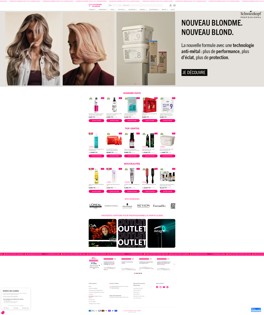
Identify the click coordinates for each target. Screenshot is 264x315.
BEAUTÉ (164, 9)
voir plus (112, 264)
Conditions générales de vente (96, 292)
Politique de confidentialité (96, 290)
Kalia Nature (136, 294)
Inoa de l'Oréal (137, 298)
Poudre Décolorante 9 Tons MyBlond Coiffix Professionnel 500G (166, 114)
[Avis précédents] (102, 264)
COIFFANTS (121, 9)
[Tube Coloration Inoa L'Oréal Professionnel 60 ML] (150, 140)
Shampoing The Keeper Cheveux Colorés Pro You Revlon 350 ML (96, 114)
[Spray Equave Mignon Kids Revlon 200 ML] (96, 176)
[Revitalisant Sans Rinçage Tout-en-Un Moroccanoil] (96, 140)
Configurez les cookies (94, 303)
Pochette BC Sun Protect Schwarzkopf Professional (112, 150)
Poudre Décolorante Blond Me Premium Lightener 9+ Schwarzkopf (166, 150)
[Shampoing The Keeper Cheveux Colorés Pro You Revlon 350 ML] (96, 105)
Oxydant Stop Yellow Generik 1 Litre (113, 185)
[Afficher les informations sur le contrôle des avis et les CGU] (99, 265)
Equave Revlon (137, 290)
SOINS (112, 9)
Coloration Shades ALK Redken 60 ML (131, 185)
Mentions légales (93, 288)
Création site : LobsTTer (132, 312)
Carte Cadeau (92, 301)
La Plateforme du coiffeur (134, 310)
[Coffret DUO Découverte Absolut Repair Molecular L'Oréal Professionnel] (167, 176)
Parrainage (91, 299)
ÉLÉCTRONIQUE (153, 9)
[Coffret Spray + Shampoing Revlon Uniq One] (150, 105)
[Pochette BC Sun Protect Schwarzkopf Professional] (114, 140)
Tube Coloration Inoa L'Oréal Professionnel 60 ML (148, 150)
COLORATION (132, 9)
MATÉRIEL (142, 9)
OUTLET (173, 9)
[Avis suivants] (174, 264)
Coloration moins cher (139, 296)
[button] (174, 5)
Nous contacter (115, 288)
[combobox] (135, 5)
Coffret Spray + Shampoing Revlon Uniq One (149, 114)
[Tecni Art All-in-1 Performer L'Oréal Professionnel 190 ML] (114, 105)
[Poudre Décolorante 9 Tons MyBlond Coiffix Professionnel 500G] (167, 105)
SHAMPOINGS (102, 9)
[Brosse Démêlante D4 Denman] (150, 176)
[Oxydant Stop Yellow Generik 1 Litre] (114, 176)
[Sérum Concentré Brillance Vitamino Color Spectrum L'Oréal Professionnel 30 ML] (132, 140)
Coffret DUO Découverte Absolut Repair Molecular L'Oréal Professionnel (167, 185)
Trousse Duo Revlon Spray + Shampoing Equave (130, 114)
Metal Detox (136, 292)
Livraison (91, 294)
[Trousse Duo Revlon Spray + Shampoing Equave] (132, 105)
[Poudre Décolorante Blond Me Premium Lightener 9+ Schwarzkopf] (167, 140)
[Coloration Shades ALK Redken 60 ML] (132, 176)
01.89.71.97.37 (114, 286)
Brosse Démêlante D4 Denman (149, 184)
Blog (90, 286)
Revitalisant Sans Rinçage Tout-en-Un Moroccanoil (96, 150)
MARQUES (92, 9)
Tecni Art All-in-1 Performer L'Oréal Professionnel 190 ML (114, 114)
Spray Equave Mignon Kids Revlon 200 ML (96, 185)
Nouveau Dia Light (138, 288)
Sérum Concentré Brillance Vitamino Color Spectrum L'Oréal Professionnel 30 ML (131, 150)
